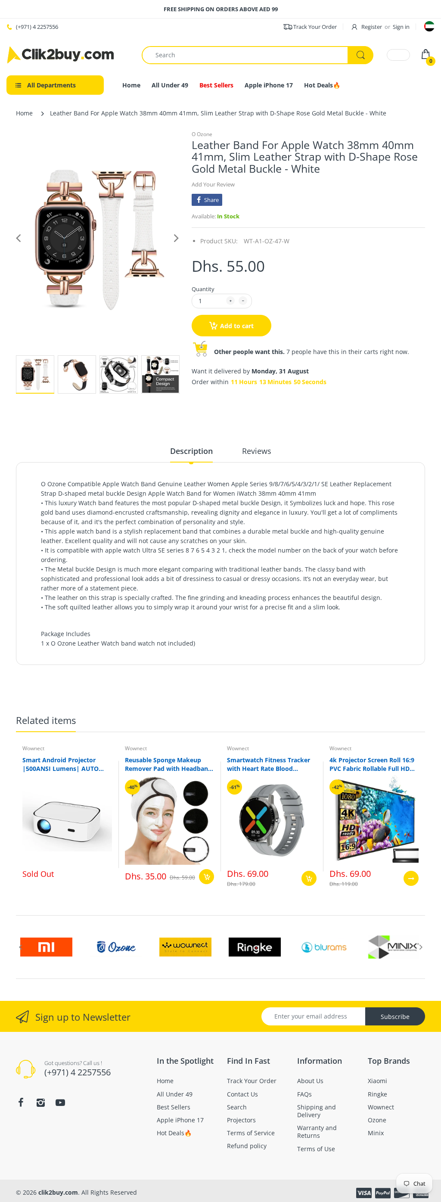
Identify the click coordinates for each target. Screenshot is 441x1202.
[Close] (388, 518)
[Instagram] (304, 674)
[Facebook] (284, 674)
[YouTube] (324, 674)
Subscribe (304, 648)
